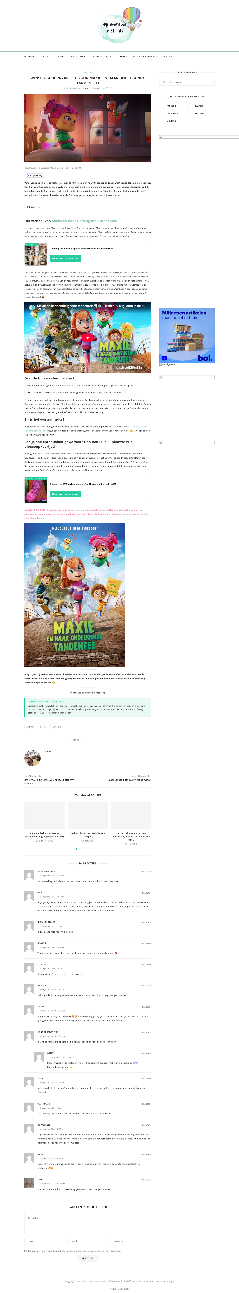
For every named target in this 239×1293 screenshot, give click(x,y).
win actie (57, 727)
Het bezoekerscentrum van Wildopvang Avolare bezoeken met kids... (131, 836)
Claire (85, 88)
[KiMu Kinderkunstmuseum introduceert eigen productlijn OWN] (44, 815)
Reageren (146, 872)
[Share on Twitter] (96, 739)
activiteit (30, 727)
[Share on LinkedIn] (102, 739)
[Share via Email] (108, 739)
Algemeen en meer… (102, 56)
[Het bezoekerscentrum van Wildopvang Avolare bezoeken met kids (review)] (131, 815)
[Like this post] (89, 739)
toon (39, 207)
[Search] (213, 56)
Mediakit (124, 56)
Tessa (40, 1179)
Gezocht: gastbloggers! (146, 56)
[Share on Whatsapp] (105, 739)
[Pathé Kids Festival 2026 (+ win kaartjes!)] (88, 815)
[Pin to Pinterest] (99, 739)
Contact (167, 56)
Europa (59, 56)
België (46, 56)
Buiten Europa (78, 56)
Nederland (29, 56)
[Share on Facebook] (93, 739)
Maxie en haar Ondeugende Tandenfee (84, 221)
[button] (29, 825)
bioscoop (43, 727)
